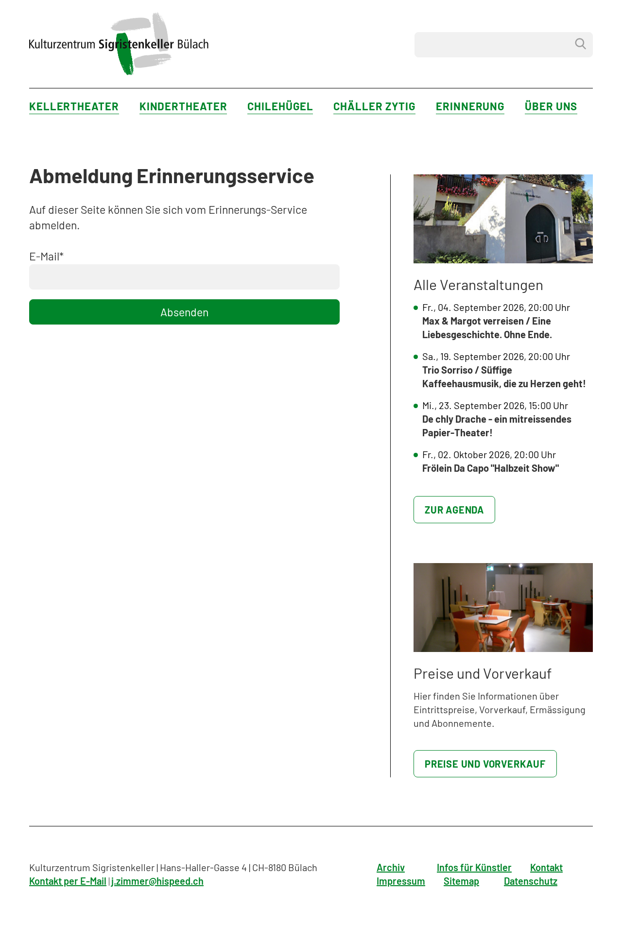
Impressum (401, 881)
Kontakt (546, 867)
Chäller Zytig (374, 106)
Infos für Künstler (474, 867)
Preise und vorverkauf (485, 764)
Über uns (551, 106)
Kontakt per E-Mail (67, 881)
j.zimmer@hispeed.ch (157, 881)
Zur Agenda (454, 509)
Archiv (391, 867)
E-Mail (46, 256)
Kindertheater (183, 106)
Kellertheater (74, 106)
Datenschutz (530, 881)
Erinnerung (470, 106)
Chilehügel (280, 106)
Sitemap (461, 881)
